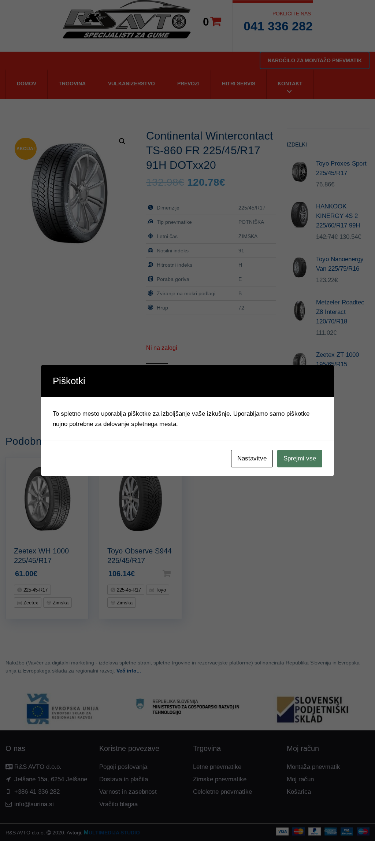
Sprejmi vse (299, 458)
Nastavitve (252, 458)
